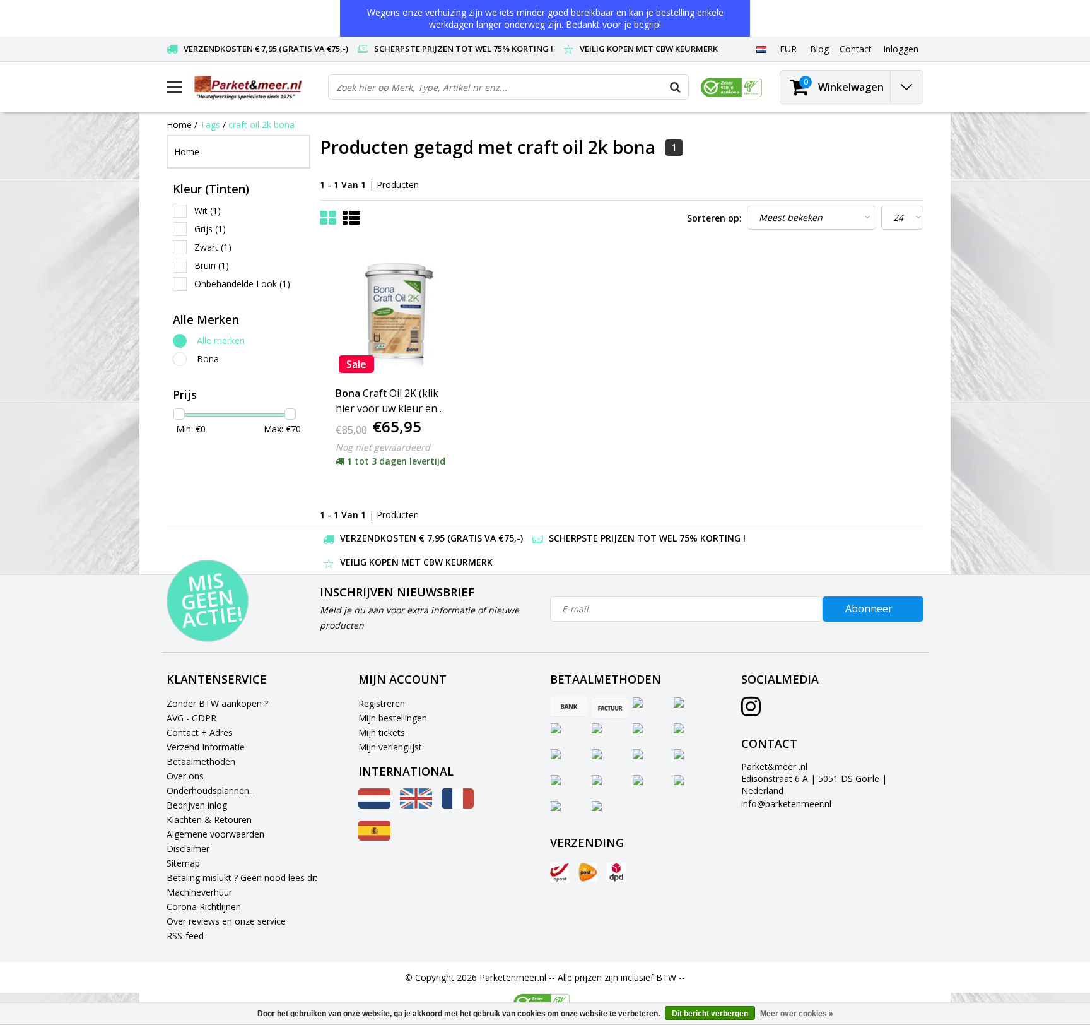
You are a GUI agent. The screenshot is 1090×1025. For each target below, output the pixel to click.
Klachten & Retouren (209, 820)
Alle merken (221, 341)
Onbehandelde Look (242, 284)
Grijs (210, 229)
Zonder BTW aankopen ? (217, 703)
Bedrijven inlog (197, 805)
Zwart (212, 247)
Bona (208, 359)
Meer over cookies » (796, 1013)
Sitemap (183, 863)
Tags (210, 125)
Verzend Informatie (206, 747)
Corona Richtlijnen (204, 907)
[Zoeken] (675, 87)
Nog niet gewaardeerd (383, 447)
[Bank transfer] (569, 707)
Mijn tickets (381, 732)
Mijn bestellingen (392, 718)
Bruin (211, 265)
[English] (416, 805)
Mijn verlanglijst (390, 747)
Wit (207, 210)
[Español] (374, 837)
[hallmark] (731, 87)
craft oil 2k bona (261, 125)
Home (179, 125)
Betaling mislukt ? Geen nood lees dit (242, 878)
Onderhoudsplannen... (211, 791)
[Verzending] (559, 872)
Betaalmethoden (201, 761)
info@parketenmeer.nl (786, 804)
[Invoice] (610, 707)
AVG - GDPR (191, 718)
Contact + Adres (200, 732)
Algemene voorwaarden (215, 834)
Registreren (381, 703)
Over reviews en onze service (226, 921)
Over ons (185, 776)
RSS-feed (185, 936)
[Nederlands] (761, 49)
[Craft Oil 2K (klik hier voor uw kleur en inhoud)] (395, 313)
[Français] (458, 805)
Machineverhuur (199, 892)
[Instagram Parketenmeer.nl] (751, 711)
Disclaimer (188, 849)
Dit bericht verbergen (710, 1013)
